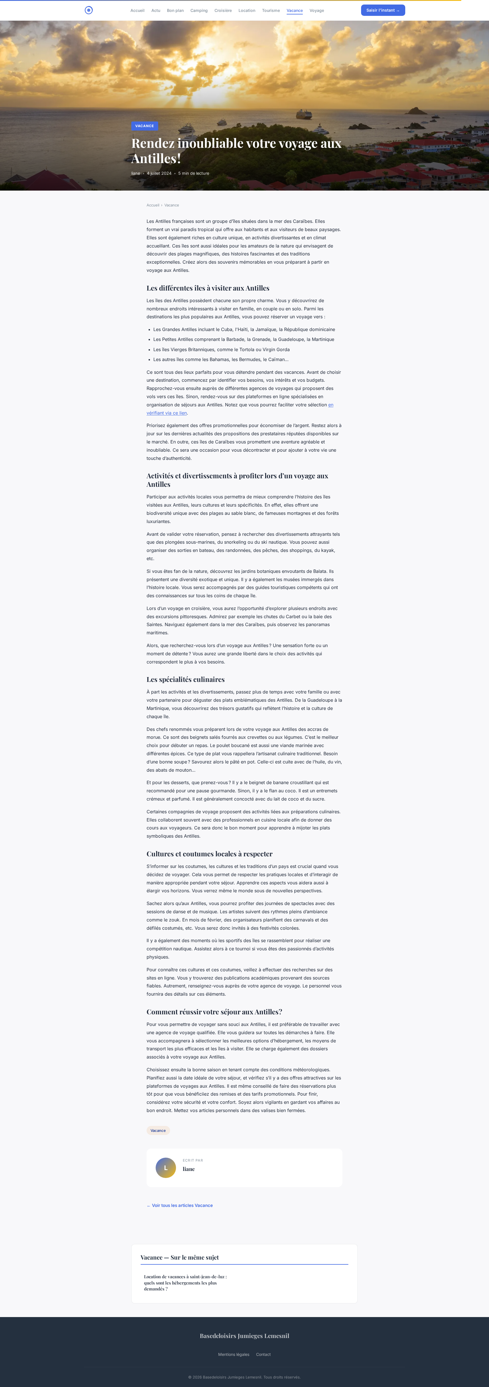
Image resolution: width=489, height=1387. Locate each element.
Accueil (137, 10)
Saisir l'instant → (383, 10)
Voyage (317, 10)
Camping (199, 10)
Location (247, 10)
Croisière (223, 10)
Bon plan (175, 10)
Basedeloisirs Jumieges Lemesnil (244, 1335)
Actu (155, 10)
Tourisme (271, 10)
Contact (263, 1354)
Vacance (295, 10)
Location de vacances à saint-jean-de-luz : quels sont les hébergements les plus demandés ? (185, 1283)
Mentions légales (233, 1354)
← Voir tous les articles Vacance (180, 1205)
